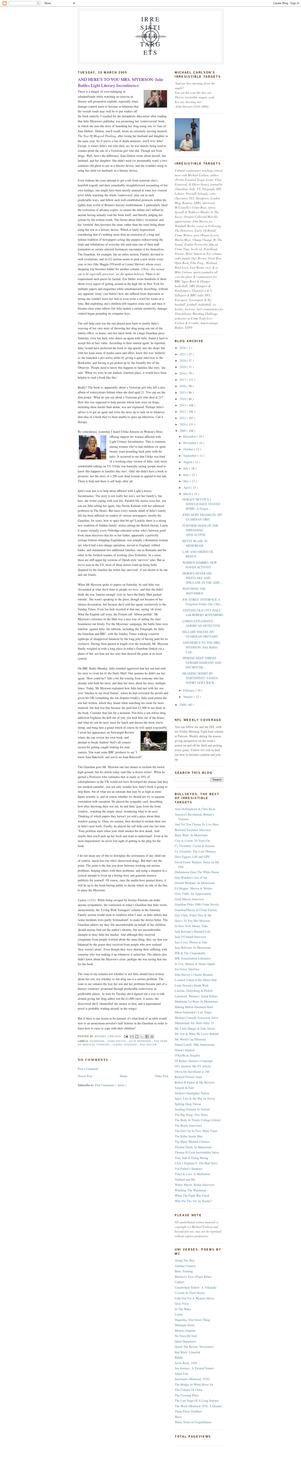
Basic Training (184, 1271)
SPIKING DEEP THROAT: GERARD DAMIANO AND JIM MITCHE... (201, 662)
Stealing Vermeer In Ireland (192, 1109)
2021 (183, 354)
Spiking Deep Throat (188, 1104)
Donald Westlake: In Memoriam (195, 883)
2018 (183, 373)
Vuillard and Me (185, 1179)
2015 (183, 392)
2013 (183, 405)
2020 (183, 360)
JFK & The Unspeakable (190, 953)
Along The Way (185, 1260)
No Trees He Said (186, 1336)
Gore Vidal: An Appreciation (193, 893)
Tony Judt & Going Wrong (191, 1158)
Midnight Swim (184, 1325)
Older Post (161, 1076)
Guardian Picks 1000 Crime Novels (197, 904)
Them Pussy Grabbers (188, 1411)
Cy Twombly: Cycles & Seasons (195, 846)
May (186, 481)
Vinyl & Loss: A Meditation (192, 1174)
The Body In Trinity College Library (198, 1120)
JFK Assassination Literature (192, 958)
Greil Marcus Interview (189, 899)
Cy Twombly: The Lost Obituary (195, 851)
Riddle (179, 1357)
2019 (183, 367)
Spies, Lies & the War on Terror (195, 1098)
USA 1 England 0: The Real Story (196, 1163)
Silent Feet (181, 1374)
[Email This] (132, 1036)
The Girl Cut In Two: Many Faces (196, 1131)
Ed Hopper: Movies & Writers (193, 888)
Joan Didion (117, 1041)
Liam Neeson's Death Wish (191, 985)
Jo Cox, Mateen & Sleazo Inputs (195, 964)
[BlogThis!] (137, 1036)
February (189, 690)
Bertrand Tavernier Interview (193, 830)
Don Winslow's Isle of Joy (191, 877)
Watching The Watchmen (190, 1190)
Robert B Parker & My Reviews (195, 1082)
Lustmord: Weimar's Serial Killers (196, 996)
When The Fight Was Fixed (192, 1195)
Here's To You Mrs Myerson (192, 921)
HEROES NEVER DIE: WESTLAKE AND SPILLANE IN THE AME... (202, 578)
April (187, 487)
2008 (183, 704)
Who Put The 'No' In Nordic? (193, 1201)
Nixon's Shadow (185, 1050)
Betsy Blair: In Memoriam (191, 835)
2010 (183, 424)
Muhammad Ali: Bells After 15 (194, 1023)
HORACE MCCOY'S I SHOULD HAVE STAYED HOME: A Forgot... (201, 504)
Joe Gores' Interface (187, 969)
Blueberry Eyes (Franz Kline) (193, 1277)
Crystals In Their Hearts (190, 1293)
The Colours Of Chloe (189, 1390)
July (186, 468)
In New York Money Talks (191, 926)
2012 (183, 411)
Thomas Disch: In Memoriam (193, 1147)
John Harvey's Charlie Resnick (194, 974)
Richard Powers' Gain (188, 1077)
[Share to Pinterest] (152, 1036)
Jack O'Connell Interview (190, 937)
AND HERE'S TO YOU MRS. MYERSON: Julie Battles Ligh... (201, 647)
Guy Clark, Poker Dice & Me (193, 915)
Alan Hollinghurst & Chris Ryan (195, 809)
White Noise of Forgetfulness (193, 1422)
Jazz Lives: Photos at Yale (191, 942)
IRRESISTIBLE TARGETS (150, 36)
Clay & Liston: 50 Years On (192, 840)
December (190, 436)
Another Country (185, 1266)
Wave (178, 1417)
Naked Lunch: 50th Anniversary (195, 1044)
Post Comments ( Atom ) (110, 1085)
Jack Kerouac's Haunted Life (192, 931)
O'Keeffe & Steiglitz (187, 1055)
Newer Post (85, 1076)
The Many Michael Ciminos (192, 1141)
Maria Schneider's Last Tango (193, 1012)
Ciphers (179, 1282)
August (188, 462)
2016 (183, 386)
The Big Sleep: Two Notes (191, 1115)
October (188, 449)
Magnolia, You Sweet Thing (192, 1320)
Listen (178, 1314)
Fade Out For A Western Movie (194, 1298)
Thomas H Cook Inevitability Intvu (197, 1152)
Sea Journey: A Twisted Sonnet (194, 1368)
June (186, 475)
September (190, 455)
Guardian (98, 1041)
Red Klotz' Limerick (187, 1352)
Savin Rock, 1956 (186, 1363)
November (190, 443)
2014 (183, 399)
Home (123, 1076)
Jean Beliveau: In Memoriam (193, 947)
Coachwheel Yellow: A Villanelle (195, 1287)
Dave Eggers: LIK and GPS (192, 857)
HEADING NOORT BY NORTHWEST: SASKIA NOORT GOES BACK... (200, 678)
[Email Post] (126, 1036)
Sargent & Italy (184, 1088)
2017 (183, 380)
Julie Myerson (140, 1041)
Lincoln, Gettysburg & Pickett (194, 991)
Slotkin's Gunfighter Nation (192, 1093)
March (187, 494)
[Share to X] (142, 1036)
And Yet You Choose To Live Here (197, 824)
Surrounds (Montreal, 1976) (192, 1379)
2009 (183, 431)
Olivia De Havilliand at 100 (192, 1071)
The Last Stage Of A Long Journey (197, 1400)
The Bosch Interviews (188, 1125)
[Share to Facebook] (147, 1036)
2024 (183, 348)
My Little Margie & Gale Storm (195, 1028)
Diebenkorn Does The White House (197, 872)
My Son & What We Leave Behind (196, 1034)
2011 (183, 418)
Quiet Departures (185, 1341)
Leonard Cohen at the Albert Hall (196, 980)
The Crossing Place (187, 1395)
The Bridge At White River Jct (194, 1384)
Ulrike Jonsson (125, 1044)
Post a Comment (88, 1069)
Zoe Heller (148, 1044)
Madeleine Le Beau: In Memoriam (196, 1001)
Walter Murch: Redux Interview (194, 1185)
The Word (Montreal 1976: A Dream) (198, 1406)
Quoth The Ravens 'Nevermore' (194, 1346)
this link (205, 750)
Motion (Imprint (185, 1330)
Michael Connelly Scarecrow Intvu (196, 1018)
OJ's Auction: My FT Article (193, 1066)
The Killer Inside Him (189, 1136)
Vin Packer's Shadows (188, 1169)
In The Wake (183, 1309)
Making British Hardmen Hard (194, 1007)
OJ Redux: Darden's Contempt (193, 1061)
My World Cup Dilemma (190, 1039)
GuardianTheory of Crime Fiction (196, 910)
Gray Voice (182, 1303)
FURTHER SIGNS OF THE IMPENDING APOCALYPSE (200, 530)
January (188, 697)
